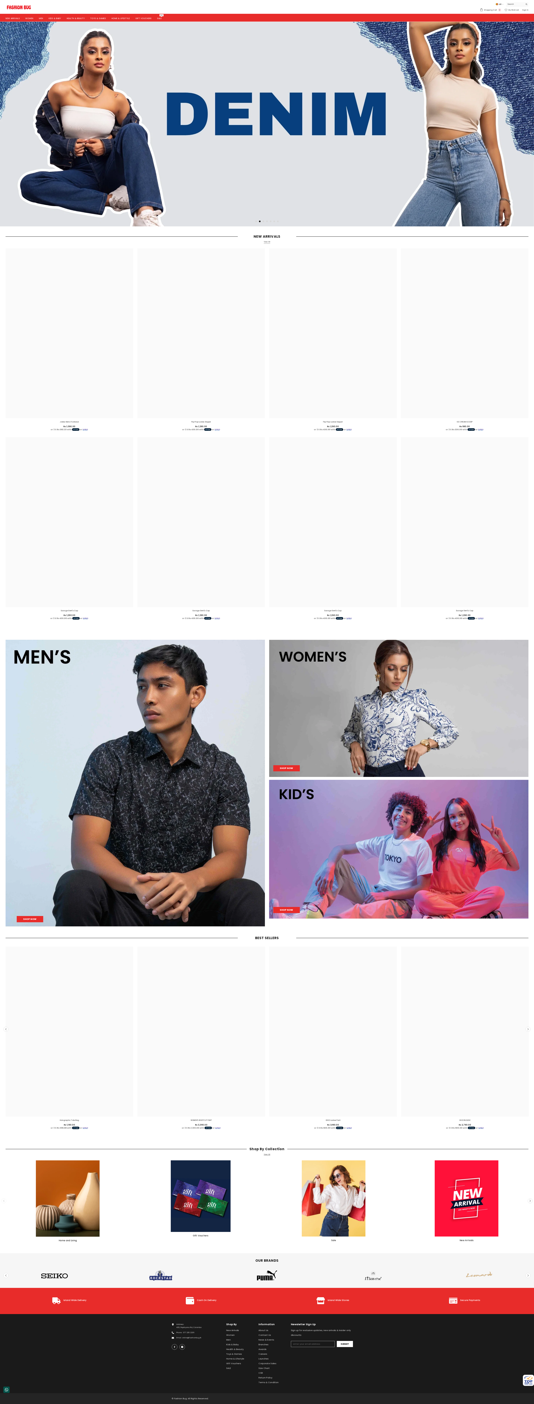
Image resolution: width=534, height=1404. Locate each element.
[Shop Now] (135, 783)
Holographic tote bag (69, 1120)
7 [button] (278, 221)
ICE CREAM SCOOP (465, 422)
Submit (345, 1344)
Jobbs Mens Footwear (69, 422)
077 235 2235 (188, 1332)
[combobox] (515, 4)
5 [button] (270, 221)
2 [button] (260, 221)
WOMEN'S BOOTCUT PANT (201, 1120)
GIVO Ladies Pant (333, 1120)
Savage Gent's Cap (69, 610)
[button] (55, 124)
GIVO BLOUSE (464, 1120)
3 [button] (263, 221)
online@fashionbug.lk (191, 1338)
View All (267, 242)
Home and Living (68, 1240)
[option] (267, 124)
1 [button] (256, 221)
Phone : (179, 1332)
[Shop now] (398, 708)
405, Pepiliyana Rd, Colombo (189, 1327)
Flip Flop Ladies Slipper (201, 422)
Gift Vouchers (200, 1235)
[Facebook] (174, 1347)
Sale (333, 1240)
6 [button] (274, 221)
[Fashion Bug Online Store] (67, 1199)
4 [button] (267, 221)
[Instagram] (182, 1347)
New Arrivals (467, 1240)
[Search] (517, 4)
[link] (69, 1301)
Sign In (525, 10)
